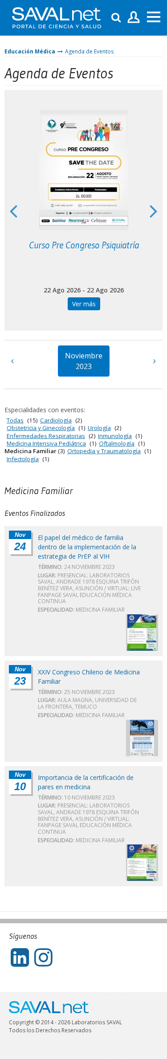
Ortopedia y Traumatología (104, 451)
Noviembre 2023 (83, 361)
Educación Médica (29, 51)
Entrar (134, 17)
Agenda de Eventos (89, 51)
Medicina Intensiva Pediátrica (46, 443)
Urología (99, 428)
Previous (13, 210)
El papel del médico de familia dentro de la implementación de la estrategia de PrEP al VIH (87, 546)
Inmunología (115, 436)
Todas (15, 420)
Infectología (23, 459)
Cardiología (56, 420)
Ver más (84, 304)
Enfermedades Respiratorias (46, 436)
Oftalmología (116, 443)
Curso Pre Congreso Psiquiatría (84, 245)
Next (154, 210)
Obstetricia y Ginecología (41, 428)
